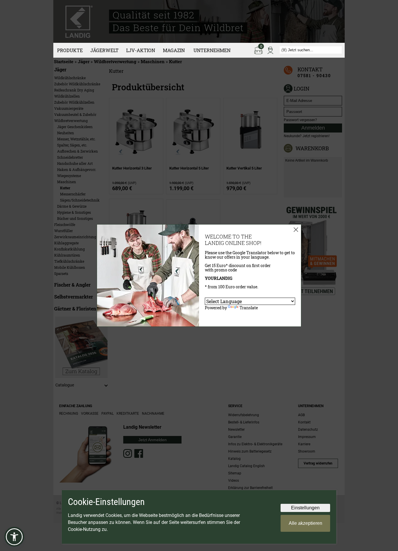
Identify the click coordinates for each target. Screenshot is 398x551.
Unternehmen (211, 50)
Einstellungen (305, 507)
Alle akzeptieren (305, 523)
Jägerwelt (104, 50)
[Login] (270, 50)
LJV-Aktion (140, 50)
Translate (248, 307)
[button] (14, 536)
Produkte (70, 50)
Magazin (174, 50)
